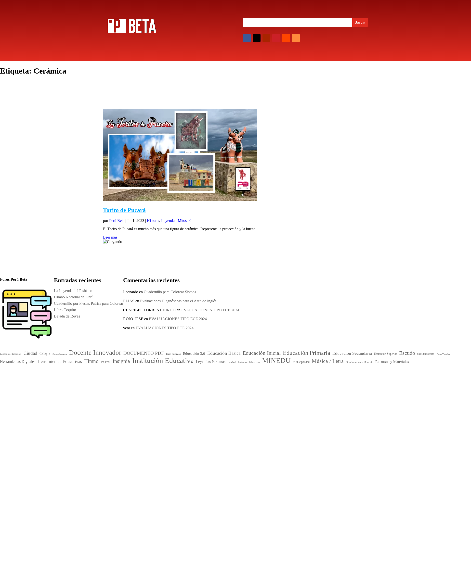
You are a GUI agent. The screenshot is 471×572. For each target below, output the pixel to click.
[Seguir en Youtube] (266, 38)
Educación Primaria (217, 398)
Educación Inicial (212, 392)
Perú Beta (116, 220)
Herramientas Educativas (256, 405)
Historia (153, 220)
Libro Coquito (300, 425)
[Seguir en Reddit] (286, 38)
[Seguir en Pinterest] (276, 38)
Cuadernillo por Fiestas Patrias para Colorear (324, 419)
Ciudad (201, 383)
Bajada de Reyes (302, 431)
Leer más (110, 237)
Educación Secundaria (256, 399)
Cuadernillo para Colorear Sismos (170, 292)
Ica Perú (111, 376)
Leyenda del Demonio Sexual (312, 444)
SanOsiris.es (239, 480)
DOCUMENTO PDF (211, 388)
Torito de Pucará (124, 210)
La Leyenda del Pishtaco (73, 291)
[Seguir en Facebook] (247, 38)
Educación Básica (243, 388)
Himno (202, 409)
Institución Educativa (227, 416)
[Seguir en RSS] (296, 38)
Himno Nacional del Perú (309, 412)
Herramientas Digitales (225, 405)
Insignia (218, 409)
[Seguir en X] (257, 38)
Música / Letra (240, 425)
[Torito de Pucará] (180, 200)
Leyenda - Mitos (174, 220)
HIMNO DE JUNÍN (305, 438)
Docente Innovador (234, 381)
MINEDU (210, 424)
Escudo (203, 404)
